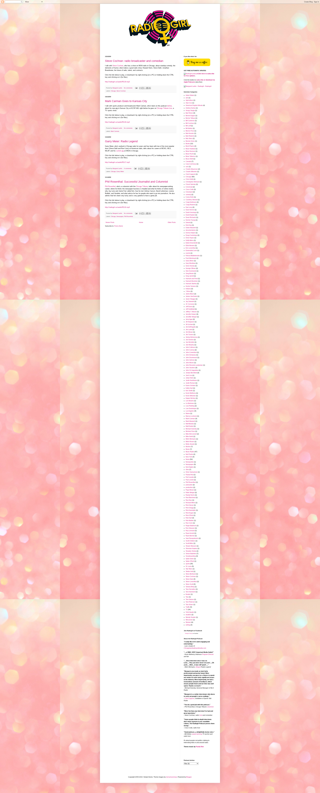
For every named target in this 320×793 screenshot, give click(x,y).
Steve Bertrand (191, 574)
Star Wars (189, 569)
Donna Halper (190, 233)
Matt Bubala (190, 424)
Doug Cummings (191, 235)
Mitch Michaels (191, 439)
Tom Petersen (190, 602)
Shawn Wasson (191, 546)
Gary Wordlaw (190, 263)
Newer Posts (110, 222)
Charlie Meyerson (192, 169)
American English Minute (194, 105)
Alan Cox (189, 103)
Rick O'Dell (189, 515)
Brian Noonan (190, 151)
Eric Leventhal (190, 248)
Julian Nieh (189, 378)
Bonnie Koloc (190, 141)
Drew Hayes (190, 238)
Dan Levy (189, 207)
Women (188, 622)
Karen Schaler (190, 385)
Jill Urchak (189, 324)
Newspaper (119, 216)
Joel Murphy (190, 345)
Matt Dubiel (189, 426)
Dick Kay (189, 225)
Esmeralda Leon (191, 250)
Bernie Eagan (190, 116)
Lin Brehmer (190, 403)
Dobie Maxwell (191, 228)
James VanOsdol (191, 296)
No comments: (128, 88)
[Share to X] (145, 88)
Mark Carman (115, 131)
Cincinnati (189, 187)
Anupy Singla (190, 110)
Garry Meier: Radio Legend (121, 141)
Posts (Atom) (118, 226)
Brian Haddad (190, 149)
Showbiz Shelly (191, 551)
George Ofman (191, 268)
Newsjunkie (190, 462)
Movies (188, 446)
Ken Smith (189, 391)
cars (187, 166)
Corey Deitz (190, 197)
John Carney (190, 350)
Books (188, 143)
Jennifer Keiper (191, 314)
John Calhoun (190, 347)
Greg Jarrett (190, 276)
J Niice (188, 291)
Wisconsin (189, 620)
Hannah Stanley (191, 283)
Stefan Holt (189, 571)
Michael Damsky (191, 429)
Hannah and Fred (192, 278)
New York (189, 457)
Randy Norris (190, 495)
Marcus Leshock (191, 416)
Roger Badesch (191, 526)
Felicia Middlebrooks (193, 256)
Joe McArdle (190, 342)
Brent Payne (190, 146)
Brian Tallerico (190, 156)
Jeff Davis (189, 306)
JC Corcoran (190, 304)
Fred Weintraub (191, 258)
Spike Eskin (190, 559)
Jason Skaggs (190, 299)
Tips (187, 597)
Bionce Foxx (190, 131)
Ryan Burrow (190, 536)
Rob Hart (189, 518)
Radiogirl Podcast (188, 633)
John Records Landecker (194, 365)
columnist (210, 707)
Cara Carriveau (191, 164)
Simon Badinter (191, 553)
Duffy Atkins (190, 240)
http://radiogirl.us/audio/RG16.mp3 (117, 207)
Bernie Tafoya (190, 118)
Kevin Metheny (191, 393)
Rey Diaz (189, 500)
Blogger (189, 777)
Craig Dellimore (191, 202)
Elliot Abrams (190, 245)
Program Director (208, 654)
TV (187, 609)
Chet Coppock (190, 174)
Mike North (189, 436)
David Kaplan (190, 215)
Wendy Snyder (191, 617)
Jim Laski (189, 329)
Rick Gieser (190, 505)
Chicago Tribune (142, 186)
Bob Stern (189, 138)
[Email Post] (136, 88)
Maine (188, 413)
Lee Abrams (190, 401)
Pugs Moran (190, 490)
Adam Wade (190, 95)
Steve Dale (189, 579)
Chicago (113, 91)
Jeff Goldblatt (190, 309)
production (189, 487)
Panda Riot (189, 475)
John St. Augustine (192, 370)
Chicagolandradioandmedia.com (195, 648)
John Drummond (191, 357)
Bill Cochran (190, 123)
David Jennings (191, 212)
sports (188, 564)
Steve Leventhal (191, 581)
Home (141, 222)
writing (188, 625)
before (169, 106)
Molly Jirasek (190, 444)
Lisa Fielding (190, 406)
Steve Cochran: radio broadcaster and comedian (134, 60)
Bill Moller (189, 128)
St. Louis (189, 566)
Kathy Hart (189, 388)
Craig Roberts (190, 205)
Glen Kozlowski (191, 271)
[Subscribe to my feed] (191, 74)
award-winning (197, 734)
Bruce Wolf (189, 159)
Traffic (188, 607)
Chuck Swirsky (191, 184)
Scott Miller (189, 543)
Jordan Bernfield (191, 373)
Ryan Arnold (190, 533)
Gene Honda (190, 266)
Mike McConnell (191, 434)
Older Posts (172, 222)
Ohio (187, 469)
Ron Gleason (190, 528)
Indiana (188, 289)
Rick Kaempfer (191, 510)
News (188, 459)
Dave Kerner (190, 210)
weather (188, 615)
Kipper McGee (190, 398)
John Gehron (190, 360)
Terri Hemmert (190, 592)
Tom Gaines (190, 599)
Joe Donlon (190, 340)
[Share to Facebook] (147, 88)
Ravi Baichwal (190, 497)
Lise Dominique (191, 408)
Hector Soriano (191, 286)
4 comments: (128, 168)
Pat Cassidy (190, 477)
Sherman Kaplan (191, 548)
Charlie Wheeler (191, 171)
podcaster (189, 485)
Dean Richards (191, 217)
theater (188, 594)
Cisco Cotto (190, 189)
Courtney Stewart (191, 200)
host (200, 715)
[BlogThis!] (142, 88)
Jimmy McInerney (192, 337)
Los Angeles (190, 411)
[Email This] (140, 88)
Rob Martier (190, 520)
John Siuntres (190, 368)
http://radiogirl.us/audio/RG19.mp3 (117, 82)
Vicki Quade (190, 612)
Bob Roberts (190, 136)
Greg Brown (190, 273)
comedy (188, 194)
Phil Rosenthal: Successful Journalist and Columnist (136, 181)
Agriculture (189, 100)
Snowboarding (191, 556)
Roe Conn (189, 523)
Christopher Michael (192, 182)
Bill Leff (188, 126)
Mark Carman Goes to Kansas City (126, 101)
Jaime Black (190, 294)
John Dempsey (191, 355)
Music (188, 449)
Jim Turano (189, 334)
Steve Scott (189, 584)
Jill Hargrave (190, 322)
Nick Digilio (189, 467)
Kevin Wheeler (191, 396)
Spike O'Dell (190, 561)
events (188, 253)
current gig (120, 151)
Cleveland (189, 192)
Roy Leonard (190, 530)
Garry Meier (120, 171)
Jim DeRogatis (191, 327)
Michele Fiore (190, 431)
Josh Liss (189, 375)
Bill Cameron (190, 121)
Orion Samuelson (192, 472)
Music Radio (190, 452)
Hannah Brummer (192, 281)
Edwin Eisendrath (192, 243)
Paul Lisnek (190, 480)
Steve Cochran (117, 66)
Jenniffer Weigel (191, 317)
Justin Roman (190, 383)
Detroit (188, 222)
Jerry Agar (189, 319)
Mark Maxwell (190, 421)
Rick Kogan (190, 513)
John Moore (190, 363)
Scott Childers (190, 541)
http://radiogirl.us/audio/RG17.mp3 (117, 162)
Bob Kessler (190, 133)
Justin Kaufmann (191, 380)
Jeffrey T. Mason (191, 312)
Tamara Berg (190, 587)
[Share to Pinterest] (149, 88)
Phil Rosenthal (110, 186)
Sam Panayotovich (192, 538)
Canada (188, 161)
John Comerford (191, 352)
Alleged (198, 667)
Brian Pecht (190, 154)
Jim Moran (189, 332)
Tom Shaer (189, 604)
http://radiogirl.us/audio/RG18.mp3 (117, 122)
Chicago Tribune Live (164, 108)
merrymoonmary (171, 777)
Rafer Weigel (190, 492)
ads (187, 98)
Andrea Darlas (191, 108)
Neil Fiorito (189, 454)
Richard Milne (190, 503)
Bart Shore (189, 113)
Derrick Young (190, 220)
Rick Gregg (189, 508)
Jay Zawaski (190, 301)
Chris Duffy (189, 179)
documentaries (191, 230)
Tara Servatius (190, 589)
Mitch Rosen (190, 441)
